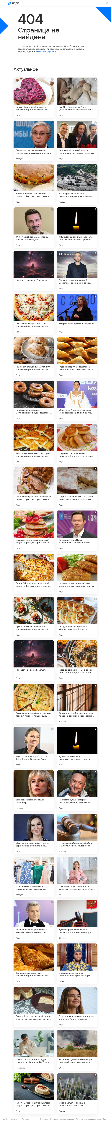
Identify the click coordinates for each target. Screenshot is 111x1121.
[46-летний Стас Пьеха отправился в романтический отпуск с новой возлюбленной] (77, 531)
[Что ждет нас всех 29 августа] (34, 660)
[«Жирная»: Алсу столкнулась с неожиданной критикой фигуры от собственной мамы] (77, 401)
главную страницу (47, 51)
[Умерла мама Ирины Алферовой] (77, 314)
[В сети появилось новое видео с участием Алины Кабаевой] (77, 1007)
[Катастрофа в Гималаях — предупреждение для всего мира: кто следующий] (77, 184)
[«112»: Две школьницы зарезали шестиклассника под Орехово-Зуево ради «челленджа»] (77, 227)
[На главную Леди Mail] (15, 3)
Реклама (25, 1119)
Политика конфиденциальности (88, 1119)
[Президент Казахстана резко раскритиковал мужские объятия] (34, 141)
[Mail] (9, 3)
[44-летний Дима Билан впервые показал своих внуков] (34, 227)
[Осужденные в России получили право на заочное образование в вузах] (77, 704)
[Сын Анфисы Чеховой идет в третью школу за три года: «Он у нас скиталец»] (77, 877)
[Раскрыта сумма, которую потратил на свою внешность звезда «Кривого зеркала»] (77, 790)
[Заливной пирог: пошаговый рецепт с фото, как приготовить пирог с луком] (34, 184)
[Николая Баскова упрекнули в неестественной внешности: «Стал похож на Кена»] (34, 920)
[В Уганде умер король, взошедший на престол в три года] (77, 963)
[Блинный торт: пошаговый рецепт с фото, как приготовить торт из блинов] (34, 1007)
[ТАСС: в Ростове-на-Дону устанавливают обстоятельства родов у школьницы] (77, 98)
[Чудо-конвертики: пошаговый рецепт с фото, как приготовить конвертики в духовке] (77, 357)
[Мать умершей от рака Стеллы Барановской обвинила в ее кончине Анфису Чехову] (34, 834)
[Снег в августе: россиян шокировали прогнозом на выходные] (77, 1093)
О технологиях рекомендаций (62, 1119)
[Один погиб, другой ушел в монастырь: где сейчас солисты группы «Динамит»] (77, 141)
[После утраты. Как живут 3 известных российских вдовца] (77, 271)
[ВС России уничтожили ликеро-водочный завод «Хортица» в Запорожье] (77, 1050)
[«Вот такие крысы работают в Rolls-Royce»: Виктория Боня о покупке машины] (34, 747)
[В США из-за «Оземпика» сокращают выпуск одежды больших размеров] (34, 877)
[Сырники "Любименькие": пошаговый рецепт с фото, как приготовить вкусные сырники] (77, 444)
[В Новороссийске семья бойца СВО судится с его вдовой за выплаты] (77, 834)
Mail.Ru (5, 1119)
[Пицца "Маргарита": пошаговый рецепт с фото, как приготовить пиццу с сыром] (34, 574)
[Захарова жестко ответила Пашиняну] (34, 790)
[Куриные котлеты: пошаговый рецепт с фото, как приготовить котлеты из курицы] (77, 574)
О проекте (44, 1119)
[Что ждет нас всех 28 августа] (34, 271)
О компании (15, 1119)
